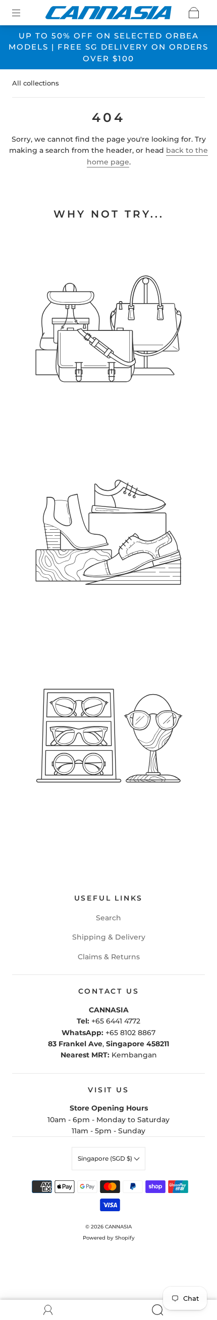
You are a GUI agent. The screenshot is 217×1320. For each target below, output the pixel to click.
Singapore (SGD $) (106, 1158)
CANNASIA (118, 1226)
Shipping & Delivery (108, 937)
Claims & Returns (109, 956)
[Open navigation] (23, 12)
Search (108, 917)
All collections (35, 83)
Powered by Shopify (109, 1237)
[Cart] (194, 13)
